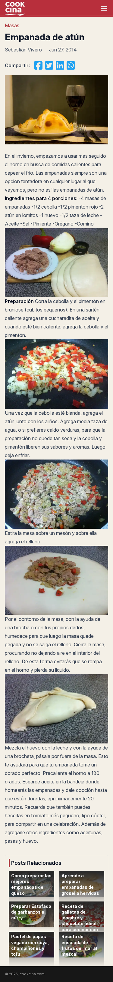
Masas (12, 25)
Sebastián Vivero (23, 50)
